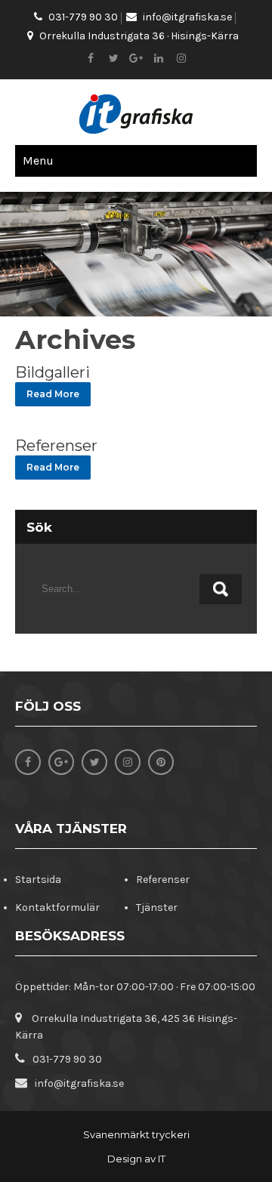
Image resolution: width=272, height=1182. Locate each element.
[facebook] (90, 58)
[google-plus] (136, 58)
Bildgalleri (52, 372)
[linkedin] (158, 58)
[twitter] (113, 58)
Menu (38, 160)
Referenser (56, 446)
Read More (52, 394)
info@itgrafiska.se (187, 17)
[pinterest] (161, 762)
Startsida (38, 879)
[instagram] (181, 58)
